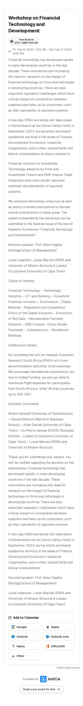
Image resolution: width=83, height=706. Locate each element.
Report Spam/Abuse (68, 667)
